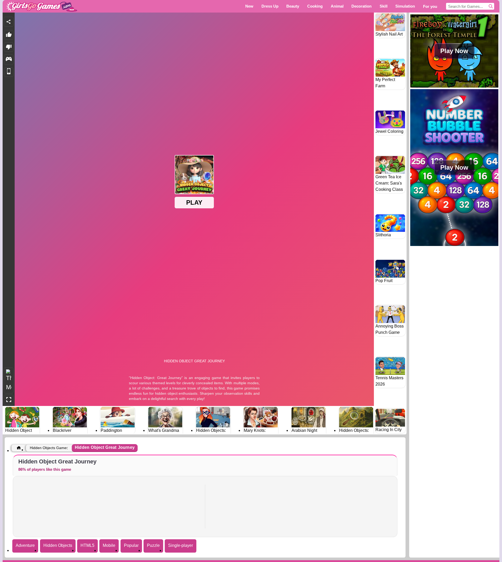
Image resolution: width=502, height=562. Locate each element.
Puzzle (153, 545)
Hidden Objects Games (49, 448)
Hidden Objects (57, 545)
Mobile (109, 545)
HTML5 (87, 545)
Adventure (25, 545)
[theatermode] (9, 380)
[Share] (9, 22)
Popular (131, 545)
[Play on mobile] (9, 72)
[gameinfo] (9, 59)
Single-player (180, 545)
